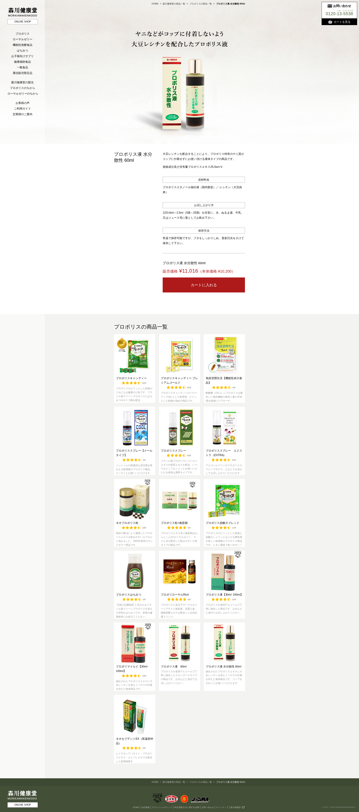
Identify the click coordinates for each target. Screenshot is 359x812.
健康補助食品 (22, 61)
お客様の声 (23, 102)
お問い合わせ (207, 807)
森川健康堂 (236, 807)
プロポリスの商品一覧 (200, 3)
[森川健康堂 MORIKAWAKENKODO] (22, 9)
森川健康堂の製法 (22, 82)
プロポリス (23, 33)
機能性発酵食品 (22, 44)
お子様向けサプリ (22, 56)
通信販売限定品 (22, 73)
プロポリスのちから (22, 87)
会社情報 (145, 807)
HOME (155, 3)
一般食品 (22, 67)
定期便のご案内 (22, 114)
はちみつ (22, 50)
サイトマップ (222, 807)
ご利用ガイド (22, 108)
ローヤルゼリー (22, 39)
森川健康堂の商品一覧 (174, 3)
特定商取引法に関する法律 (186, 807)
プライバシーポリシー (162, 807)
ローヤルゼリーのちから (22, 93)
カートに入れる (204, 285)
